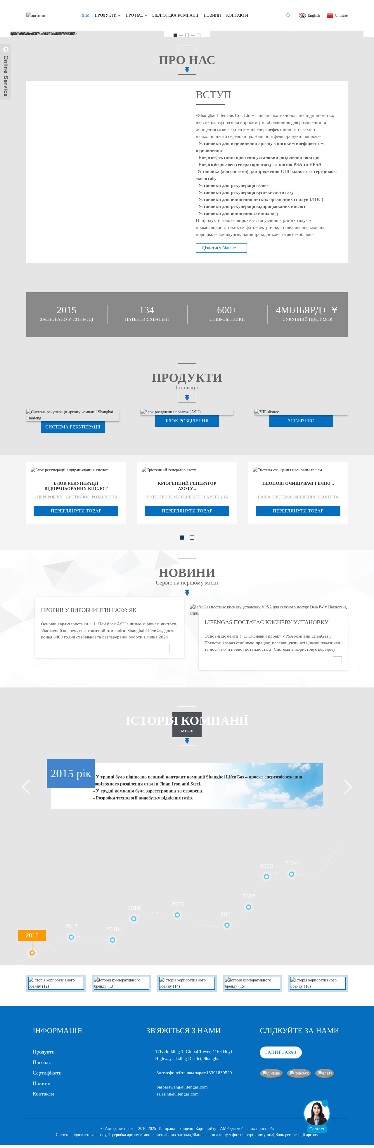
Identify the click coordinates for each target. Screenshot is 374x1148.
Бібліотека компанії (175, 15)
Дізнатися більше (219, 247)
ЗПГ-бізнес (301, 420)
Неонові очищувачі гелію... (298, 483)
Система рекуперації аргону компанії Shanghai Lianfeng (72, 428)
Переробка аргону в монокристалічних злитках (149, 1135)
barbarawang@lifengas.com (182, 1087)
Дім (85, 15)
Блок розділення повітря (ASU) (187, 422)
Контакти (237, 15)
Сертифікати (47, 1073)
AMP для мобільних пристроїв (247, 1128)
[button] (175, 35)
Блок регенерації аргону (297, 1135)
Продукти (106, 15)
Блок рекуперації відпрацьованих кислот (76, 486)
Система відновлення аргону (81, 1135)
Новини (212, 15)
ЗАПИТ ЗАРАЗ (280, 1052)
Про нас (134, 15)
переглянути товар (76, 510)
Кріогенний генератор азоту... (187, 486)
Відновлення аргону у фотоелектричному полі (233, 1135)
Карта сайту (205, 1128)
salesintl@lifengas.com (178, 1094)
